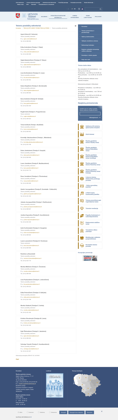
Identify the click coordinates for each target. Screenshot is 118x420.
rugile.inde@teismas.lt (30, 116)
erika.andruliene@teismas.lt (31, 51)
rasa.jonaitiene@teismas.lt (31, 181)
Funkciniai (31, 412)
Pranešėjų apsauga (63, 2)
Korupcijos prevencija (76, 2)
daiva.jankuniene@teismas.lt (31, 155)
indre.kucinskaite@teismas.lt (31, 232)
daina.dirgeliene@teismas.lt (31, 90)
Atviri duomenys (20, 2)
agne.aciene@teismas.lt (30, 38)
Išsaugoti (63, 412)
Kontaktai (18, 28)
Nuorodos (33, 4)
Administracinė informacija (49, 2)
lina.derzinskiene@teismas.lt (31, 77)
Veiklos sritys (20, 4)
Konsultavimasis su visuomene (46, 4)
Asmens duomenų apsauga (33, 2)
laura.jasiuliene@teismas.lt (31, 168)
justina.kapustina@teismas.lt (31, 219)
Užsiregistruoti (93, 117)
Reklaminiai (54, 412)
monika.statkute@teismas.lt (31, 310)
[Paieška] (100, 9)
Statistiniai (42, 412)
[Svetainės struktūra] (68, 9)
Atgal (17, 359)
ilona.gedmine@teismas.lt (31, 103)
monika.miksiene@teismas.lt (31, 271)
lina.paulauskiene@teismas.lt (32, 284)
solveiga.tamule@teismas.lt (31, 348)
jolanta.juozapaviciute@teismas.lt (33, 206)
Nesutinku (89, 412)
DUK (27, 4)
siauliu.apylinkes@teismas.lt (27, 383)
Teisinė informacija (88, 2)
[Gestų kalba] (79, 9)
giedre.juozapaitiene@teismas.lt (32, 193)
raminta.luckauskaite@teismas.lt (32, 258)
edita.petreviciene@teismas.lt (32, 297)
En (74, 8)
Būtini (21, 412)
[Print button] (75, 26)
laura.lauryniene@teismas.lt (31, 245)
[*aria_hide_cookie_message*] (101, 411)
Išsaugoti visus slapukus (76, 412)
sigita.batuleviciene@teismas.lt (32, 64)
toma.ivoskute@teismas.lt (31, 129)
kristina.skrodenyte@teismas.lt (32, 323)
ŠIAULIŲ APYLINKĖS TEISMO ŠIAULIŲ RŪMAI (36, 28)
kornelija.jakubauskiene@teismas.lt (33, 142)
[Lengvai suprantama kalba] (82, 9)
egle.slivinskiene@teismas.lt (31, 336)
